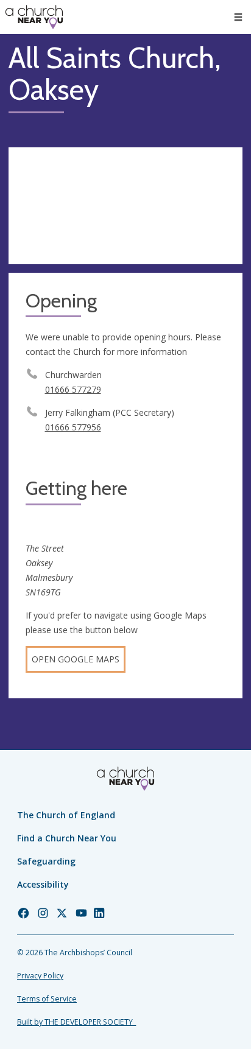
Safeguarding (46, 861)
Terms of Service (47, 999)
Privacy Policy (40, 975)
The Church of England (66, 815)
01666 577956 (73, 427)
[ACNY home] (34, 17)
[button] (238, 17)
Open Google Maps (75, 659)
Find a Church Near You (66, 838)
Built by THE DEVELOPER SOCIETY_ (76, 1022)
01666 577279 (73, 389)
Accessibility (43, 884)
